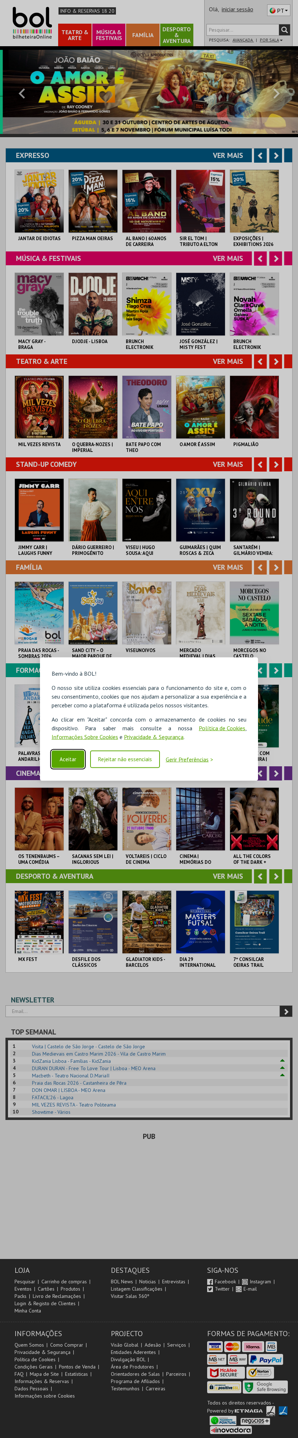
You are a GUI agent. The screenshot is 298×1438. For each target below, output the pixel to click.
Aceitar (68, 759)
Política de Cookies (222, 728)
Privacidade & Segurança (154, 736)
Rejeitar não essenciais (125, 759)
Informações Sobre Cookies (85, 736)
